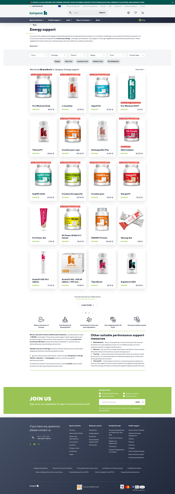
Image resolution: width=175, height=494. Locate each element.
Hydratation (93, 430)
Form (112, 55)
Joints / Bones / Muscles (136, 430)
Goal (68, 20)
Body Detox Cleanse (115, 438)
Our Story (103, 6)
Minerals (131, 442)
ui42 (97, 487)
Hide (172, 2)
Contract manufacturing (90, 6)
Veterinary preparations (136, 457)
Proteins (72, 430)
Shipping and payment (73, 6)
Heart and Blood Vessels (136, 451)
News (98, 20)
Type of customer (83, 20)
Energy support (94, 433)
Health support (54, 20)
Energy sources (74, 448)
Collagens (132, 448)
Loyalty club (118, 6)
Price (33, 55)
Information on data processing (112, 468)
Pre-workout (73, 442)
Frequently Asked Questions (130, 472)
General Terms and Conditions (62, 468)
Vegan (71, 454)
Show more (33, 46)
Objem (92, 55)
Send (138, 402)
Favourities (140, 69)
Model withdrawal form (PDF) (79, 472)
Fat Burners (73, 451)
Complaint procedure (134, 468)
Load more (86, 305)
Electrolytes (93, 445)
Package (54, 55)
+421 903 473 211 (37, 6)
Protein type (134, 55)
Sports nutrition (36, 20)
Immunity (131, 445)
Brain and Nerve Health (136, 454)
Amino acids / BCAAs (76, 433)
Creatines (72, 445)
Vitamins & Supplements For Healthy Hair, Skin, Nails (116, 432)
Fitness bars (112, 446)
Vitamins (131, 439)
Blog (143, 20)
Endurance (92, 436)
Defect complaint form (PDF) (104, 472)
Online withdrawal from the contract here (49, 472)
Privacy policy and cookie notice (87, 468)
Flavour (73, 55)
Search (102, 12)
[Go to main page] (48, 13)
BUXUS (92, 487)
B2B (110, 6)
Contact (142, 6)
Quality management (131, 6)
